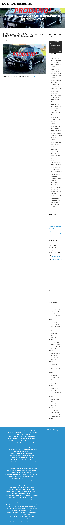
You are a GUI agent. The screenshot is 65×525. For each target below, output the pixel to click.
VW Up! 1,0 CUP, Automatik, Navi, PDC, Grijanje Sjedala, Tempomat (21, 521)
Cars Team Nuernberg (17, 3)
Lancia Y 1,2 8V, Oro (26, 472)
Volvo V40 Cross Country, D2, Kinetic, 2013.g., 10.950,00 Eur (56, 325)
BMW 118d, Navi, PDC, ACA (30, 432)
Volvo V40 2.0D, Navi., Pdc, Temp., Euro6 (30, 504)
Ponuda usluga (53, 223)
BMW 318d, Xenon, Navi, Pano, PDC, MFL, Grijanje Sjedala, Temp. (21, 449)
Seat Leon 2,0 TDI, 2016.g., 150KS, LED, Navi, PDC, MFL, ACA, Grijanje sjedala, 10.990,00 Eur (56, 109)
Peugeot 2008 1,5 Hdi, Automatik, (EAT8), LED (21, 493)
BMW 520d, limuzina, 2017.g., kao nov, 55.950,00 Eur (56, 335)
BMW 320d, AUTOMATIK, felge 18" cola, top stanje (21, 455)
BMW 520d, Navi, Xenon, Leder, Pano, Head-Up (21, 459)
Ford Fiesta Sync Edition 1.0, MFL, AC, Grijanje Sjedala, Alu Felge (21, 470)
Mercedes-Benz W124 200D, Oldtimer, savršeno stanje (21, 476)
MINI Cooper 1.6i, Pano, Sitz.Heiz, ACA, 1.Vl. (19, 487)
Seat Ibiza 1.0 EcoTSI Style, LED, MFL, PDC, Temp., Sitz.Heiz (21, 497)
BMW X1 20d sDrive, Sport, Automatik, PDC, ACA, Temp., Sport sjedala (21, 464)
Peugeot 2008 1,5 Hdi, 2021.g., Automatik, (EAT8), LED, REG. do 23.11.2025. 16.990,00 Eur (56, 179)
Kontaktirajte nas (16, 472)
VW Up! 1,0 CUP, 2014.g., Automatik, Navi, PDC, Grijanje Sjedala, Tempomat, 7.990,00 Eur (56, 62)
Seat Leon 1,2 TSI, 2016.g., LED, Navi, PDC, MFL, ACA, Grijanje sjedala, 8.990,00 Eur (55, 202)
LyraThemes (58, 430)
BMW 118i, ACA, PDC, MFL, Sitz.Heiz (21, 434)
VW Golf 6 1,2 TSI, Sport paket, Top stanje (21, 510)
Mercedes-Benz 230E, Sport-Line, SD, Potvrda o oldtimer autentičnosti (21, 474)
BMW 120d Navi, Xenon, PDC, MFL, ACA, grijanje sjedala (21, 436)
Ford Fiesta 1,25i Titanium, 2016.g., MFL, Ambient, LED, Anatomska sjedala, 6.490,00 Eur (56, 73)
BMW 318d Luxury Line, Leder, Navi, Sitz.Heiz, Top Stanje (21, 438)
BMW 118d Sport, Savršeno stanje (14, 432)
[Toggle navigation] (61, 4)
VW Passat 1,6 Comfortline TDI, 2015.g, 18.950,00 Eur (55, 367)
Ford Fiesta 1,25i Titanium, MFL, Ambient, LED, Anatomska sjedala (21, 468)
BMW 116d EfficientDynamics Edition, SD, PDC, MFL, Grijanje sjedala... (21, 430)
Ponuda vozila (36, 495)
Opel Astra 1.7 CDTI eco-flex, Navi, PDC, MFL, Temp (21, 489)
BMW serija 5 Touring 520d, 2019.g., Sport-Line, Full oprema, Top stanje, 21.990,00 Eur (56, 96)
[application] (55, 44)
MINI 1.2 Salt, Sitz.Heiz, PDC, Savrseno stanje (21, 478)
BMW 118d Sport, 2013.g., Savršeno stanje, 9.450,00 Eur (56, 128)
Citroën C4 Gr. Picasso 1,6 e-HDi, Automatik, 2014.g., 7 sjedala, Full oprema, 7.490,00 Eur (56, 312)
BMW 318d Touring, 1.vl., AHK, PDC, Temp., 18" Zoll (21, 442)
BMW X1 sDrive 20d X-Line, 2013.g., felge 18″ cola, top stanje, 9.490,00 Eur (56, 136)
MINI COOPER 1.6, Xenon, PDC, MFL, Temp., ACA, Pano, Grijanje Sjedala (21, 485)
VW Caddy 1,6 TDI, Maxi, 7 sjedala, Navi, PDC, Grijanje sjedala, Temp (21, 508)
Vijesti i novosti (15, 504)
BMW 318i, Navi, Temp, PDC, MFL (21, 451)
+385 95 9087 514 (57, 259)
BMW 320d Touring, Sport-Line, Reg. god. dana (21, 453)
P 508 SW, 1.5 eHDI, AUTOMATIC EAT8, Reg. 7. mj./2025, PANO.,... (21, 491)
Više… (34, 76)
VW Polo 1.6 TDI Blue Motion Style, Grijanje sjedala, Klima (21, 516)
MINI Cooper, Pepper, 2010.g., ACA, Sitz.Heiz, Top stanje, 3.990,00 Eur (56, 161)
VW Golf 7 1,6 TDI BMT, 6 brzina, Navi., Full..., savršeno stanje (21, 512)
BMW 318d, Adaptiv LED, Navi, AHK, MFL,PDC (21, 445)
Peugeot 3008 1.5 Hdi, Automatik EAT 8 (13, 495)
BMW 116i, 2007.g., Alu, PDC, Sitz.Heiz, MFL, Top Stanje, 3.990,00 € (56, 120)
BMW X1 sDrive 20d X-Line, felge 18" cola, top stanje (21, 466)
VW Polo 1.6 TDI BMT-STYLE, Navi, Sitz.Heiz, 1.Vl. (21, 519)
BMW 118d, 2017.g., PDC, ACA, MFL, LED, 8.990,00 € (56, 144)
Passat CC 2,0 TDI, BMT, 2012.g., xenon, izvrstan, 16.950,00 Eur (56, 391)
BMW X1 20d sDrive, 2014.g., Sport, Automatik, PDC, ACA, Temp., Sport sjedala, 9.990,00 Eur (56, 84)
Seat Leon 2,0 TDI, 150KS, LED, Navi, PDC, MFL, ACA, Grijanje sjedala (21, 502)
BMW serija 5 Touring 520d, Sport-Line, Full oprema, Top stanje (21, 461)
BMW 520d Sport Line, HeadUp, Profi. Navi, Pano (21, 457)
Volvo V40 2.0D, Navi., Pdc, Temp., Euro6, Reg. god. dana (21, 506)
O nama (51, 219)
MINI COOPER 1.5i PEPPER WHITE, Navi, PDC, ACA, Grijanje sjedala (21, 483)
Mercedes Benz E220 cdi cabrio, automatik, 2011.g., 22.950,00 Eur (56, 402)
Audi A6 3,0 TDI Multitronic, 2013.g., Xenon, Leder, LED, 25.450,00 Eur (56, 345)
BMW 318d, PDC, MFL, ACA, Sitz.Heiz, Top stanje (21, 447)
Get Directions (56, 256)
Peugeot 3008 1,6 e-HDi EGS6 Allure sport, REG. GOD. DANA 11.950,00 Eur (56, 413)
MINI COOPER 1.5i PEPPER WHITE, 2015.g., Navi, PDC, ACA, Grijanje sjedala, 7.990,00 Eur (56, 191)
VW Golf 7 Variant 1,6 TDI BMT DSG (21, 514)
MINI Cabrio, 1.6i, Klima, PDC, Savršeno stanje (21, 480)
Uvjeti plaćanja (6, 504)
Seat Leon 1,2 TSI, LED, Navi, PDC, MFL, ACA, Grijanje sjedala (21, 499)
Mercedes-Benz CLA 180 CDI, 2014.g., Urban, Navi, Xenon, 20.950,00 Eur (56, 356)
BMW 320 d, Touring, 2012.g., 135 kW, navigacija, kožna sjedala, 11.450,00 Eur (56, 379)
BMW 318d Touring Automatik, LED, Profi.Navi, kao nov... (21, 440)
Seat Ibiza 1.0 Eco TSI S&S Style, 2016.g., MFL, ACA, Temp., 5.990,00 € (56, 152)
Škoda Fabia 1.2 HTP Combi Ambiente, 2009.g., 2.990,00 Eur (56, 169)
